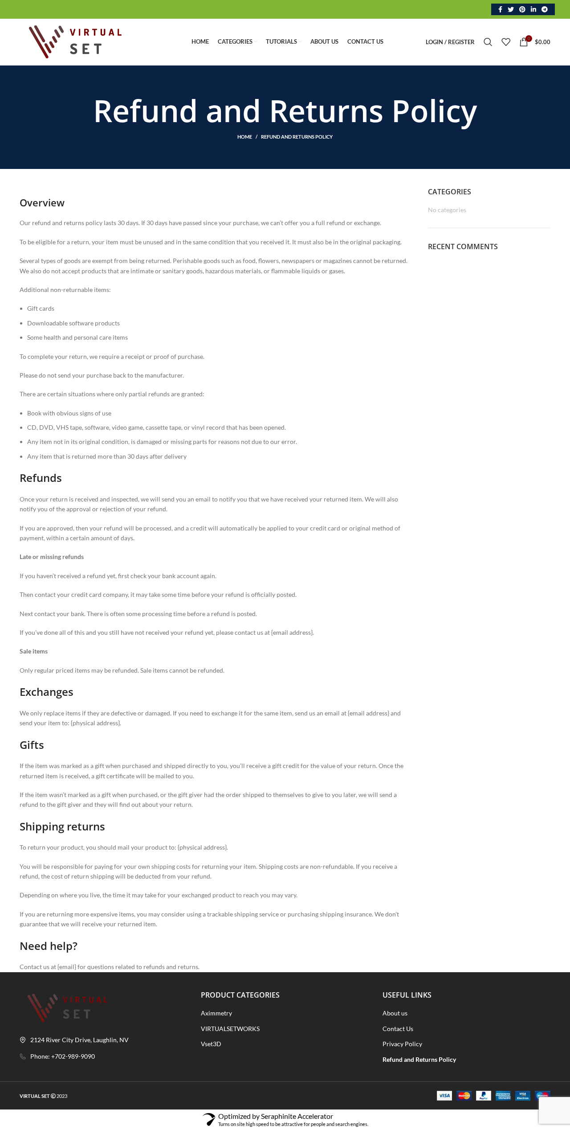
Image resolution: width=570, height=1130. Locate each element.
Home (244, 137)
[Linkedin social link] (533, 9)
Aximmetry (216, 1013)
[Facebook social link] (500, 9)
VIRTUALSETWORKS (230, 1028)
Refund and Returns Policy (419, 1059)
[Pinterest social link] (522, 9)
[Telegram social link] (544, 9)
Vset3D (211, 1044)
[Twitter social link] (511, 9)
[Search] (488, 42)
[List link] (103, 1056)
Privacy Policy (402, 1044)
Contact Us (398, 1028)
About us (395, 1013)
